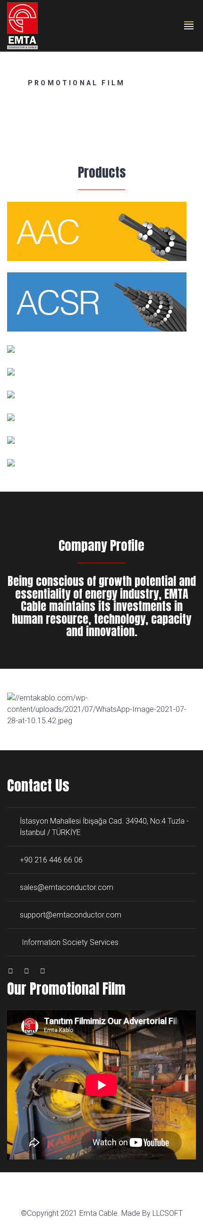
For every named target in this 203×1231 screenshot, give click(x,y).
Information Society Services (70, 942)
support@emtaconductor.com (70, 914)
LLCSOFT (167, 1213)
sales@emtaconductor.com (66, 887)
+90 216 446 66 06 (51, 859)
